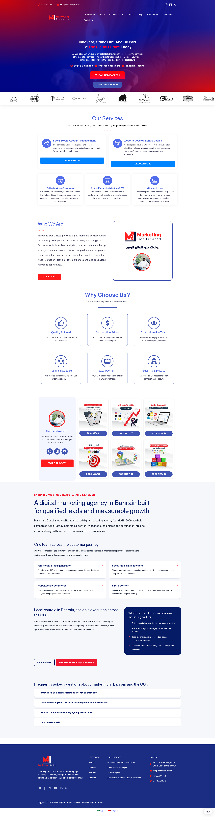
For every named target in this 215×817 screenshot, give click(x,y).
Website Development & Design (143, 140)
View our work (44, 662)
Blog (140, 15)
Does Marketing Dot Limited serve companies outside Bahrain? (74, 702)
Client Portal (89, 15)
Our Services (115, 15)
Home (102, 15)
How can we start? (50, 722)
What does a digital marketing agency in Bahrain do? (69, 693)
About (131, 15)
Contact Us (168, 15)
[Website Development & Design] (117, 143)
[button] (208, 811)
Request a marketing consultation (76, 662)
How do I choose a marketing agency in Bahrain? (66, 712)
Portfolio (151, 15)
